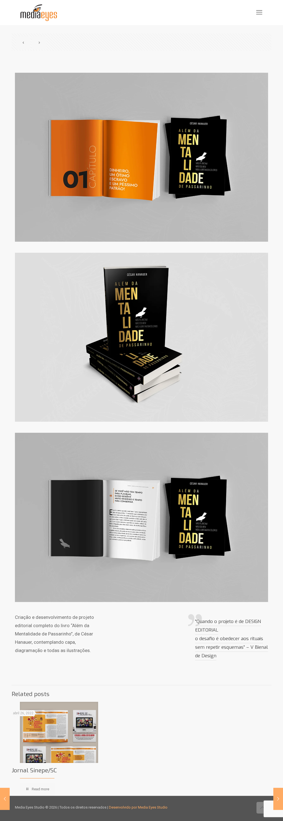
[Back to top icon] (262, 808)
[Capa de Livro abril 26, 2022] (278, 799)
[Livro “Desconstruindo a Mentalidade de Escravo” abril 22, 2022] (5, 799)
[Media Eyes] (38, 12)
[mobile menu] (259, 12)
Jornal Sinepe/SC (34, 770)
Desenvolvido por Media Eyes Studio (138, 807)
